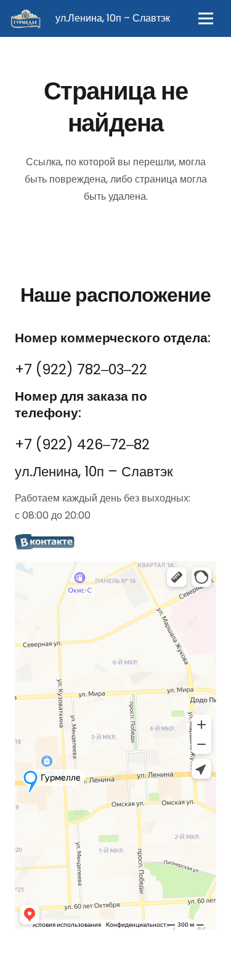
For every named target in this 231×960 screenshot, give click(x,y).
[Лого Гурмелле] (25, 18)
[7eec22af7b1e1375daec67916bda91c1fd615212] (115, 542)
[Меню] (205, 18)
